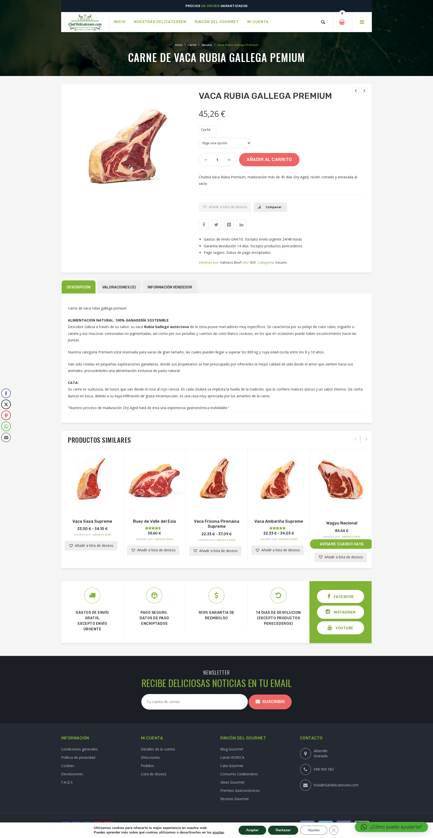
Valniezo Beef (230, 262)
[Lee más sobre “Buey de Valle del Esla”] (154, 506)
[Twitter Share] (6, 404)
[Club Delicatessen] (85, 22)
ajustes (218, 832)
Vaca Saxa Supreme (92, 521)
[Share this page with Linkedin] (241, 225)
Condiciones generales (79, 749)
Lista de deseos (153, 774)
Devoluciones (72, 774)
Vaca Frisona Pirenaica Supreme (216, 524)
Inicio (178, 45)
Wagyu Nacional (341, 523)
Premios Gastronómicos (240, 790)
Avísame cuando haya (342, 544)
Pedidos (147, 765)
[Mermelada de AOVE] (356, 91)
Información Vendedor (170, 287)
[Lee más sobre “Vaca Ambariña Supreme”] (278, 506)
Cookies (67, 765)
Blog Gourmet (231, 749)
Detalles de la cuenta (158, 749)
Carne (192, 45)
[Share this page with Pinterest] (229, 225)
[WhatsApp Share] (6, 426)
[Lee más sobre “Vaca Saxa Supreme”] (92, 506)
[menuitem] (119, 22)
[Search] (323, 22)
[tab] (78, 286)
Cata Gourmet (231, 765)
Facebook (343, 597)
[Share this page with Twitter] (216, 224)
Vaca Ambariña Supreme (278, 521)
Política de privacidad (78, 757)
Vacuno (206, 45)
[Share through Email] (6, 437)
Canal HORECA (232, 757)
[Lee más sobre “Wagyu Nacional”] (341, 508)
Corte (206, 129)
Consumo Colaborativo (239, 774)
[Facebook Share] (6, 393)
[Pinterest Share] (6, 415)
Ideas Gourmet (232, 782)
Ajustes (314, 830)
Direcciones (150, 757)
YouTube (344, 628)
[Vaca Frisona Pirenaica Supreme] (364, 91)
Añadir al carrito (269, 159)
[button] (225, 207)
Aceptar (252, 830)
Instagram (344, 612)
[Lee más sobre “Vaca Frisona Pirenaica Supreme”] (216, 506)
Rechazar (283, 830)
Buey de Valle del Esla (154, 521)
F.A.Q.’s (67, 782)
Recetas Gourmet (234, 798)
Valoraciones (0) (119, 287)
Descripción (78, 287)
